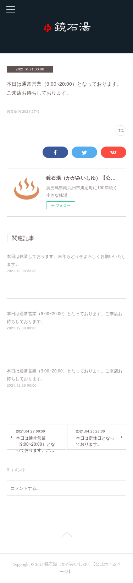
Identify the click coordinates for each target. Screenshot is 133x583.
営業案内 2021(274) (23, 111)
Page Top (66, 536)
